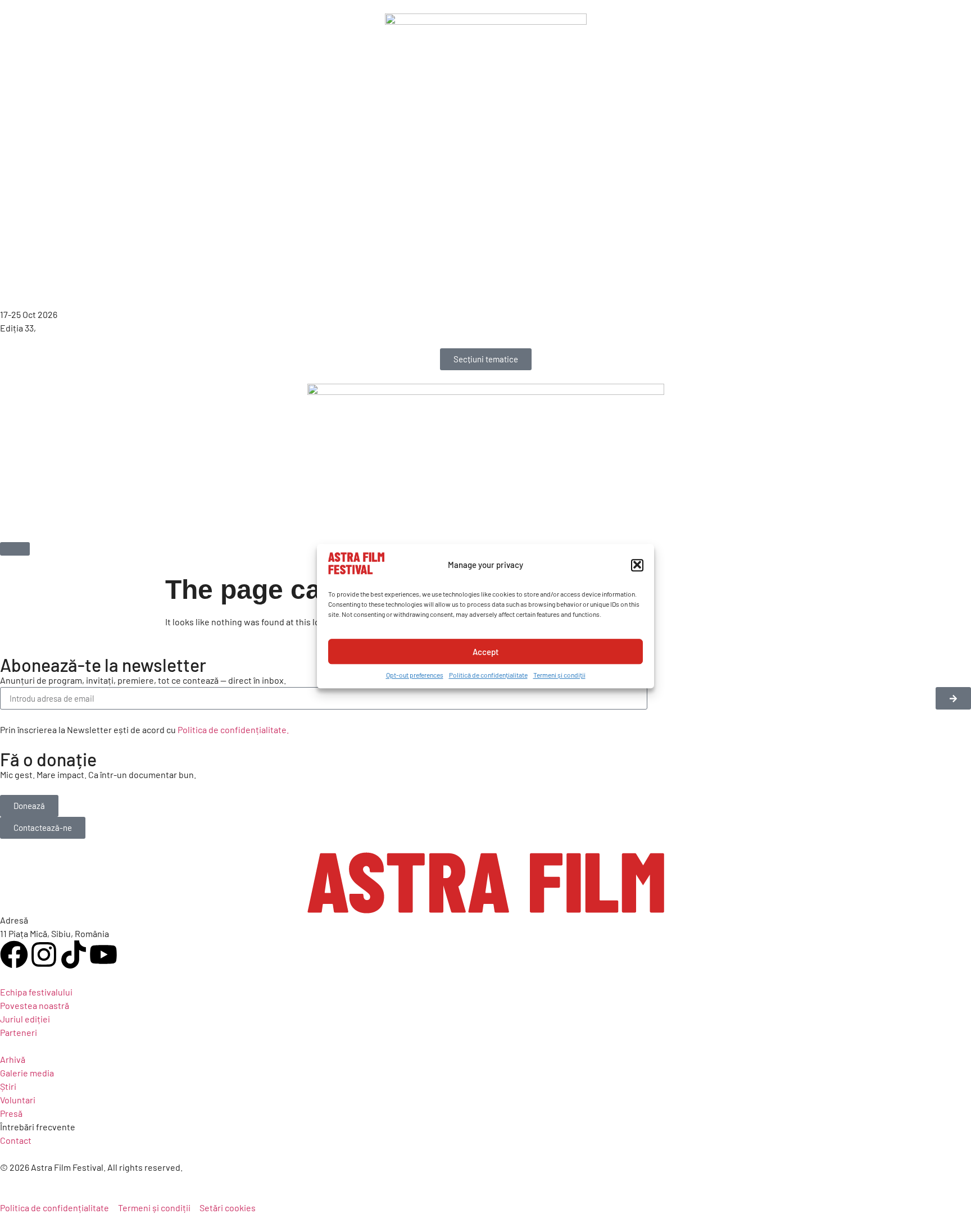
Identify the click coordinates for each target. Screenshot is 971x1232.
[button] (637, 564)
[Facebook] (14, 954)
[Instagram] (44, 954)
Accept (486, 652)
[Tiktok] (74, 954)
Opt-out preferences (414, 675)
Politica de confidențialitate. (233, 729)
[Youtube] (103, 954)
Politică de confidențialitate (488, 675)
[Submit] (953, 698)
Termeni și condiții (559, 675)
